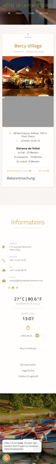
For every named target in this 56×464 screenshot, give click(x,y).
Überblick (28, 407)
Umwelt (28, 421)
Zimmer (19, 13)
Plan (31, 13)
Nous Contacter (28, 348)
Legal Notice (28, 370)
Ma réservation (28, 364)
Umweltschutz (28, 414)
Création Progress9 (28, 376)
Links (28, 427)
